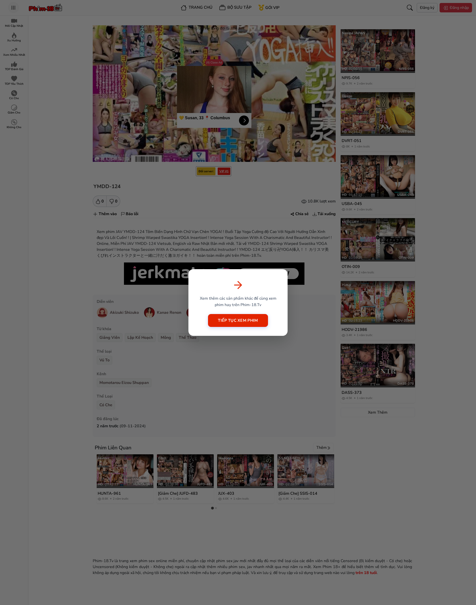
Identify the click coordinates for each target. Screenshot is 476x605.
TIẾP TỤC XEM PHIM (238, 320)
